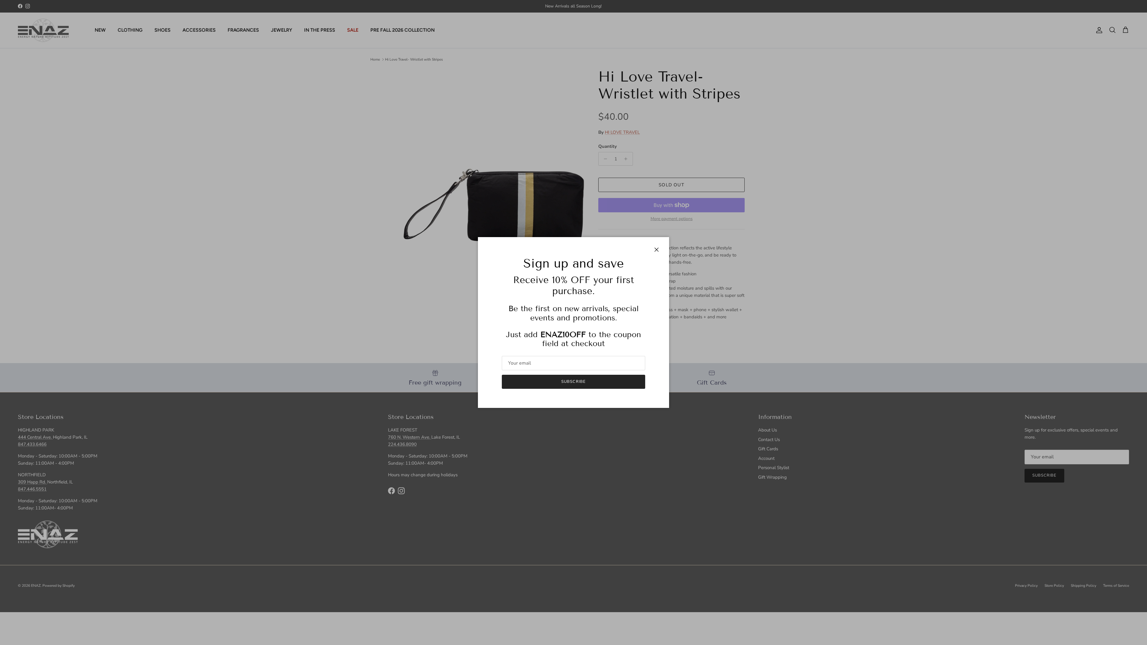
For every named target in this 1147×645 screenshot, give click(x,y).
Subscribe (573, 381)
